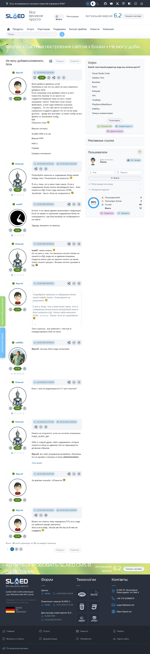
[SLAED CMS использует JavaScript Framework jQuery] (81, 619)
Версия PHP (37, 138)
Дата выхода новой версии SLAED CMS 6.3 (57, 613)
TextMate (96, 100)
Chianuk (19, 164)
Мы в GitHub (105, 3)
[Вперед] (21, 549)
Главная (10, 631)
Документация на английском (135, 3)
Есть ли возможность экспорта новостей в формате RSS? (36, 3)
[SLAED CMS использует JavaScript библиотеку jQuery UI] (94, 619)
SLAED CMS (11, 592)
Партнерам (44, 29)
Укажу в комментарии (102, 113)
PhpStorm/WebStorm (102, 104)
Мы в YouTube (111, 3)
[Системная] (93, 3)
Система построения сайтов (56, 47)
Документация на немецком (129, 3)
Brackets (96, 82)
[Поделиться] (51, 61)
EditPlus (96, 109)
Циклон (44, 590)
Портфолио (85, 639)
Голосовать (114, 120)
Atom (94, 87)
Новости (94, 29)
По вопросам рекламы (17, 648)
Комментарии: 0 (125, 126)
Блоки (98, 47)
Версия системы (39, 128)
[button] (59, 16)
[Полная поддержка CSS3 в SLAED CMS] (94, 606)
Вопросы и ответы (15, 639)
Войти (116, 178)
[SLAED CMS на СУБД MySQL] (94, 594)
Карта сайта (123, 639)
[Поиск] (61, 34)
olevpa (47, 594)
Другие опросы (116, 131)
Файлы (120, 631)
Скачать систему (133, 16)
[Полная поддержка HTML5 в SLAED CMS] (81, 606)
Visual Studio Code (101, 73)
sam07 (19, 204)
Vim (94, 95)
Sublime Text (98, 78)
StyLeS (19, 72)
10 (46, 515)
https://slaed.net (124, 611)
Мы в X (117, 3)
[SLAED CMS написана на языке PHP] (81, 594)
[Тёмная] (98, 3)
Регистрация (73, 16)
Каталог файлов (78, 29)
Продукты (18, 29)
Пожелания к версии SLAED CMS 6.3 (57, 601)
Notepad (96, 91)
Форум (14, 47)
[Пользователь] (59, 77)
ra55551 (19, 342)
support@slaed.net (125, 605)
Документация (50, 639)
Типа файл (37, 463)
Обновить (125, 213)
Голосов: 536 (106, 126)
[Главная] (8, 29)
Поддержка (59, 29)
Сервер (35, 148)
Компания (108, 29)
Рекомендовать (141, 3)
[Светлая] (88, 3)
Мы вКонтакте (123, 3)
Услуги (30, 29)
